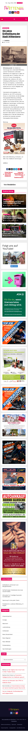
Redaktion (7, 40)
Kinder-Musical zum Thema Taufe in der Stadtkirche (8, 174)
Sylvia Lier (5, 680)
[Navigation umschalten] (14, 19)
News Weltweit (6, 641)
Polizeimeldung (6, 645)
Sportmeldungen (6, 649)
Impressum (14, 724)
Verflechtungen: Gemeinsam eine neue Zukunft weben (12, 218)
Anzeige (4, 620)
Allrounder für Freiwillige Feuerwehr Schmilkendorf (13, 232)
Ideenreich (5, 623)
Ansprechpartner (7, 616)
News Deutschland (7, 634)
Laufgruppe (5, 630)
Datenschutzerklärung (5, 724)
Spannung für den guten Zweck (10, 600)
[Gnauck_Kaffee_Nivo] (14, 138)
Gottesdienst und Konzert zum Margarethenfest (13, 202)
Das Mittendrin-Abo (21, 727)
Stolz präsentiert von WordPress (9, 719)
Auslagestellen (12, 727)
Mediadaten (19, 724)
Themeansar (14, 721)
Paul (3, 691)
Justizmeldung (6, 627)
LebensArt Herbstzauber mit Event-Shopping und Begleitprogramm (18, 175)
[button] (26, 19)
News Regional (6, 28)
